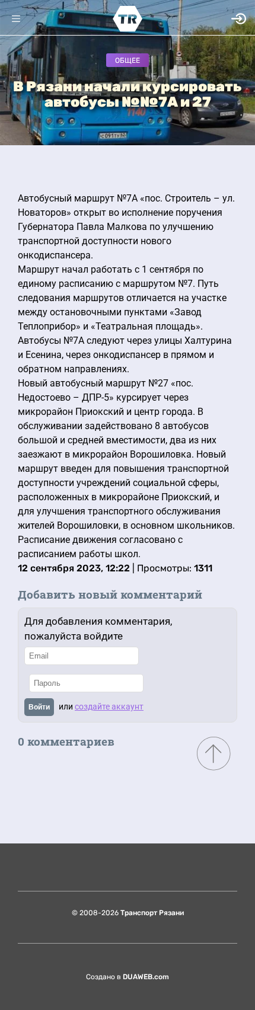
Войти (39, 707)
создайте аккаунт (109, 706)
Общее (127, 60)
